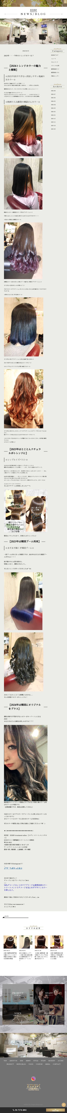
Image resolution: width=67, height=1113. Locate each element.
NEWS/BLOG (21, 1064)
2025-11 (53, 122)
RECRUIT (51, 1060)
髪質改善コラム (55, 72)
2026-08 (53, 90)
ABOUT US (13, 1060)
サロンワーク (54, 62)
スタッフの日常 (55, 65)
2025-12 (53, 118)
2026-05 (53, 101)
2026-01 (53, 115)
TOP (5, 1060)
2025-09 (53, 129)
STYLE (35, 1060)
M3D (21, 1060)
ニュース (53, 58)
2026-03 (53, 108)
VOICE (31, 1064)
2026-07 (53, 94)
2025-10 (53, 125)
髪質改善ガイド (55, 69)
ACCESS (60, 1060)
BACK (6, 916)
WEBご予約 (55, 1110)
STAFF (43, 1060)
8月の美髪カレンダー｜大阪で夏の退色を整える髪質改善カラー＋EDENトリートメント (25, 957)
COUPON (39, 1064)
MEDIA (47, 1064)
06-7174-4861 (21, 1110)
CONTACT (56, 1064)
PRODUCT (10, 1064)
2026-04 (53, 104)
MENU (28, 1060)
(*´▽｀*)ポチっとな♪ (13, 868)
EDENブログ (54, 55)
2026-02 (53, 111)
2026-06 (53, 97)
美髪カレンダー (55, 76)
